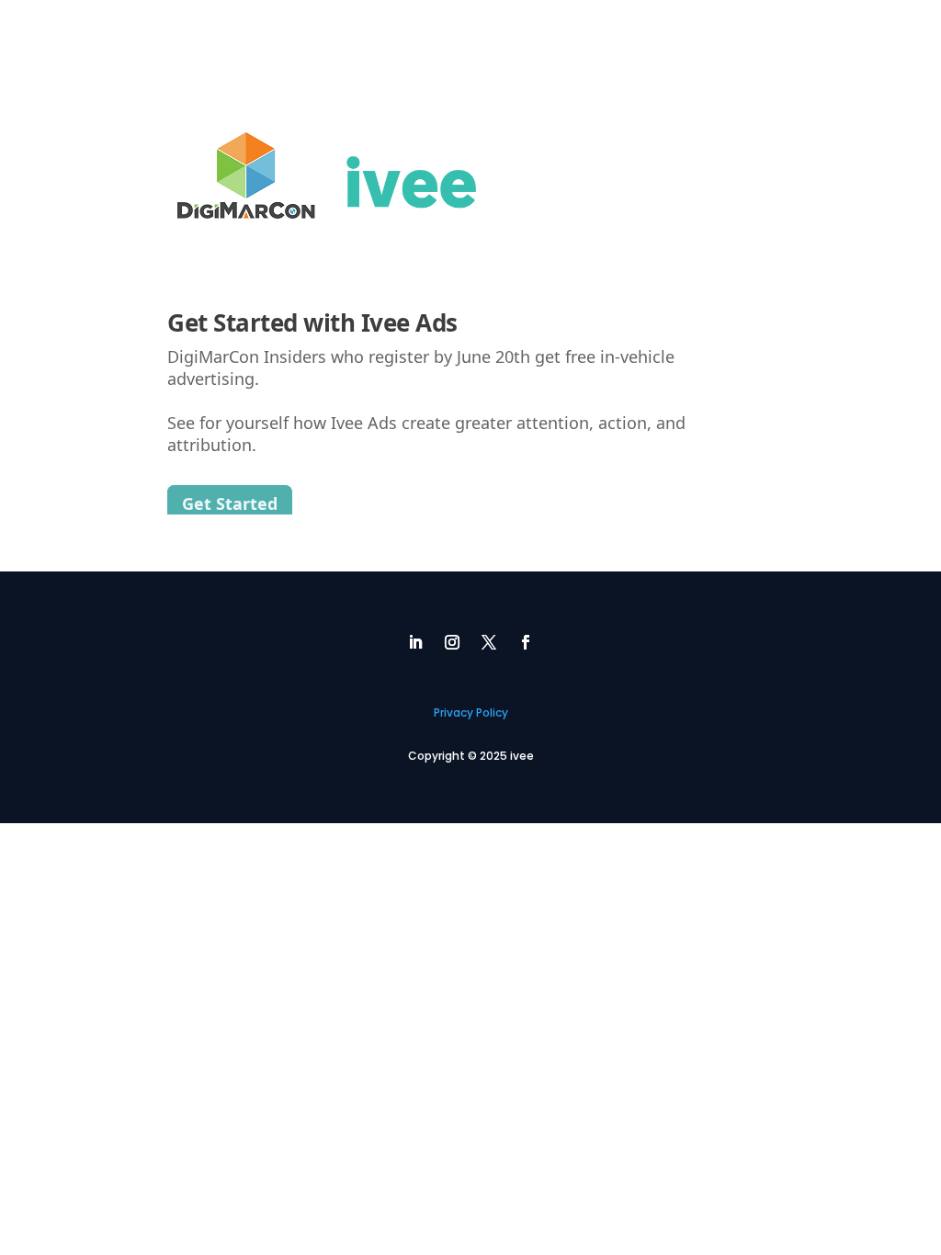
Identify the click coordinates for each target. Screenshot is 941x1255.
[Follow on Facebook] (525, 642)
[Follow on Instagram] (452, 642)
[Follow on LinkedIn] (415, 642)
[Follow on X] (489, 642)
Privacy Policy (471, 712)
